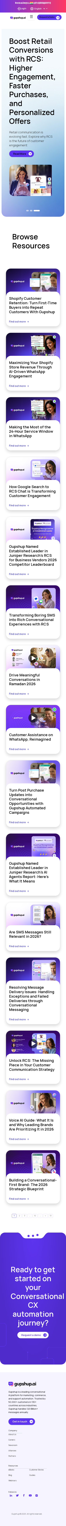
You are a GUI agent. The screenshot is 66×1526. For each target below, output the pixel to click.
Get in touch (19, 1421)
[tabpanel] (33, 116)
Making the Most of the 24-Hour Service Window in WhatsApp (31, 431)
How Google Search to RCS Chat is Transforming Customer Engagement (32, 491)
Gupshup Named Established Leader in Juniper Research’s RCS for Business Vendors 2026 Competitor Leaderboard (33, 555)
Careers (11, 1440)
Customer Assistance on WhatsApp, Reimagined (31, 737)
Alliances (12, 1450)
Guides (32, 1475)
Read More (19, 153)
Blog (10, 1475)
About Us (12, 1434)
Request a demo (31, 1335)
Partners (12, 1456)
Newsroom (12, 1445)
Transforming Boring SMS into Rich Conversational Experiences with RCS (32, 619)
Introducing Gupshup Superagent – (33, 3)
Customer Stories (36, 1470)
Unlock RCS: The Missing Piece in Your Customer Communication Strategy (31, 1065)
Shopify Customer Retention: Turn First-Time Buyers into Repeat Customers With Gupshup (33, 305)
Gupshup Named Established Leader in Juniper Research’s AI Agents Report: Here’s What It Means (29, 872)
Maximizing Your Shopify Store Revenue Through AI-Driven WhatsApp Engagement (31, 369)
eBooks (11, 1470)
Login (23, 8)
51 (51, 1215)
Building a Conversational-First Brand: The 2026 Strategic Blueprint (33, 1184)
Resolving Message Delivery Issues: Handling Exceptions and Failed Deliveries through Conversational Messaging (31, 998)
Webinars (12, 1480)
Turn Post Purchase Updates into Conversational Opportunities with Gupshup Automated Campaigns (27, 801)
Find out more (17, 321)
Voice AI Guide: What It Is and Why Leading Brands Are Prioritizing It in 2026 (31, 1124)
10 (35, 1215)
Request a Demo (47, 17)
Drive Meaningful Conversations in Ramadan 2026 (24, 679)
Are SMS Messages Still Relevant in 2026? (30, 934)
